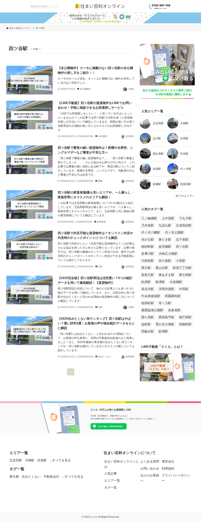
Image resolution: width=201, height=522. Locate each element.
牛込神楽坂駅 (150, 296)
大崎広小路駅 (168, 253)
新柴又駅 (147, 275)
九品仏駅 (165, 225)
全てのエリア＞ (185, 195)
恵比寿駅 (158, 153)
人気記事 (110, 473)
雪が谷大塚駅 (164, 324)
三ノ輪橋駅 (149, 218)
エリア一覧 (112, 480)
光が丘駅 (147, 239)
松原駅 (146, 282)
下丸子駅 (185, 218)
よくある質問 (149, 461)
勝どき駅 (165, 239)
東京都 (14, 476)
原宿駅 (157, 168)
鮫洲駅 (163, 331)
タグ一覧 (110, 487)
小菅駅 (180, 260)
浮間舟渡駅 (166, 289)
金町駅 (146, 324)
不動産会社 (51, 476)
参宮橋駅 (165, 246)
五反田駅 (158, 123)
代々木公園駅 (174, 232)
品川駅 (157, 138)
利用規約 (168, 468)
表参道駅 (174, 310)
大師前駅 (147, 260)
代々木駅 (185, 168)
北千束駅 (182, 239)
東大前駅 (185, 275)
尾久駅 (146, 267)
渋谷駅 (184, 153)
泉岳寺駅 (147, 289)
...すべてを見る (60, 460)
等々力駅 (165, 303)
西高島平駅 (166, 317)
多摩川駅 (147, 253)
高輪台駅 (147, 331)
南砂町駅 (147, 246)
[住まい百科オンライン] (100, 6)
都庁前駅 (185, 317)
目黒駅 (184, 138)
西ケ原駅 (147, 317)
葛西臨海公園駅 (152, 310)
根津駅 (160, 282)
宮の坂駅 (165, 260)
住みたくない (31, 476)
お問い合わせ (149, 468)
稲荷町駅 (147, 303)
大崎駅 (184, 123)
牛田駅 (183, 289)
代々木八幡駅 (150, 232)
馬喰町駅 (185, 324)
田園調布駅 (173, 296)
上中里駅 (168, 218)
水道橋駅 (176, 282)
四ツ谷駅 (182, 246)
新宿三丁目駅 (182, 267)
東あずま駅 (166, 275)
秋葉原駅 (185, 184)
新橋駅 (157, 184)
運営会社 (168, 461)
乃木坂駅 (147, 225)
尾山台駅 (161, 267)
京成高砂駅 (184, 225)
